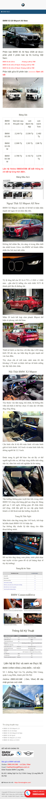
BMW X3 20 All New (10, 731)
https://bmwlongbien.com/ (22, 782)
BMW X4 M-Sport (9, 735)
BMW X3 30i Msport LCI (11, 728)
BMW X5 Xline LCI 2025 (11, 740)
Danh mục (6, 12)
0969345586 (38, 794)
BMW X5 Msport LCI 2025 (12, 738)
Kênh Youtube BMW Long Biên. (13, 770)
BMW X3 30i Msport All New (12, 733)
